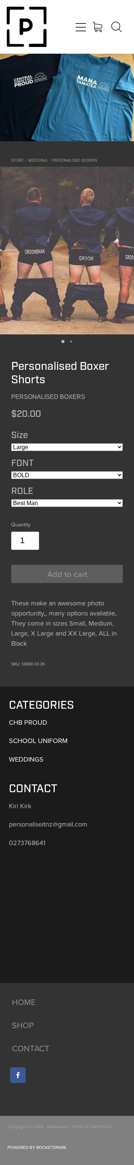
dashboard (57, 1126)
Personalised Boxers (74, 160)
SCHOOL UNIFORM (38, 740)
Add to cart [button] (67, 574)
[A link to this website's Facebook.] (18, 1075)
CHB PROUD (28, 722)
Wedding (37, 160)
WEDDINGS (26, 759)
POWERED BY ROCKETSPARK (36, 1147)
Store (17, 160)
